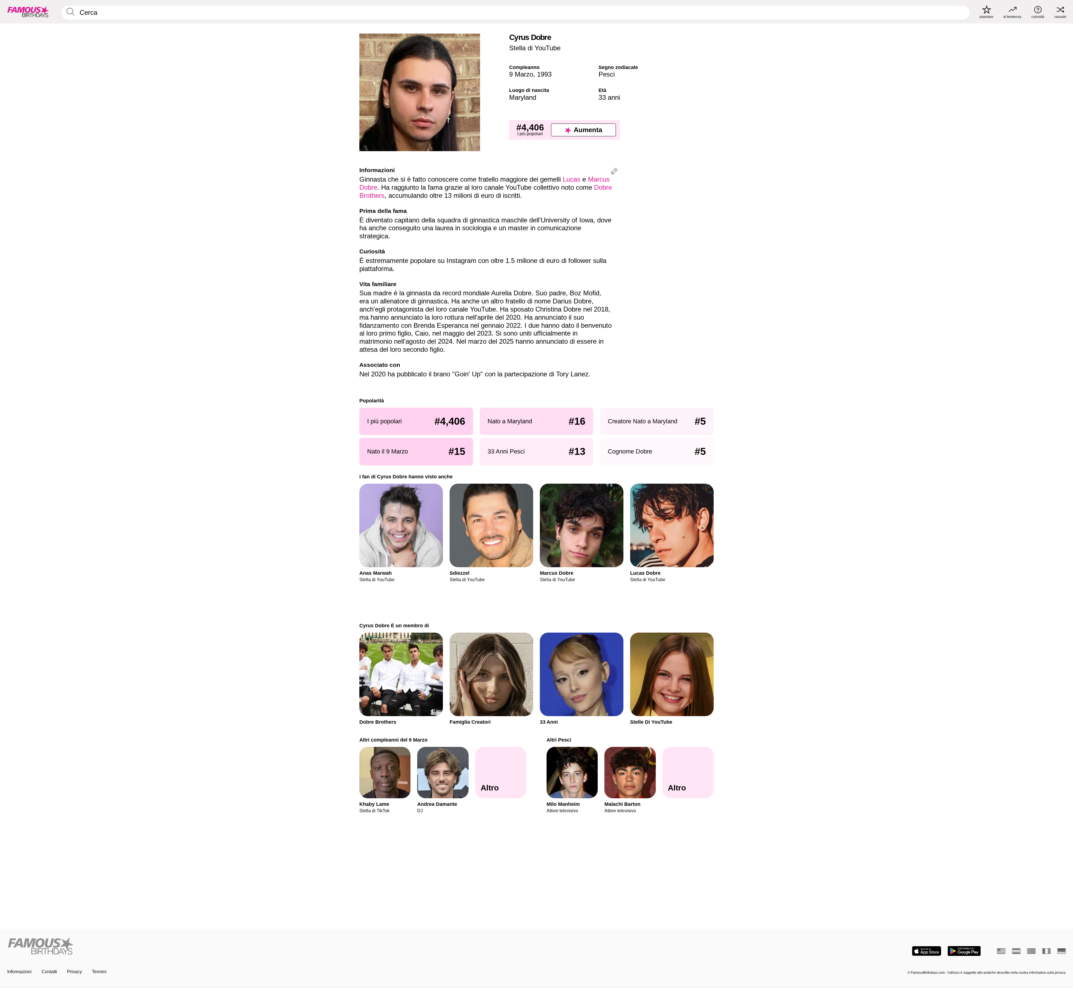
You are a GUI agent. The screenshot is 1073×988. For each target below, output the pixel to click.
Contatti (49, 971)
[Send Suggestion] (614, 172)
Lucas (571, 179)
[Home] (270, 946)
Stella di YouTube (535, 48)
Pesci (607, 74)
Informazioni (19, 971)
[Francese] (1046, 951)
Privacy (74, 971)
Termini (99, 971)
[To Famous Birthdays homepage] (28, 12)
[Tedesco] (1061, 951)
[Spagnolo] (1016, 951)
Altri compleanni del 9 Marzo (393, 740)
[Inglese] (1001, 951)
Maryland (522, 97)
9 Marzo (521, 74)
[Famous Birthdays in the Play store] (964, 951)
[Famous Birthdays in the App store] (926, 951)
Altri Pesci (559, 740)
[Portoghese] (1031, 951)
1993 (544, 74)
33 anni (609, 97)
